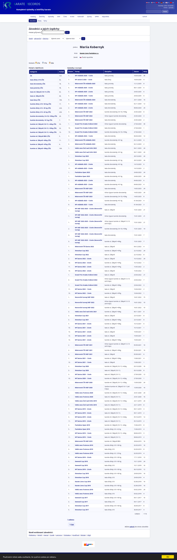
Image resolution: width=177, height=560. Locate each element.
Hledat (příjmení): (35, 32)
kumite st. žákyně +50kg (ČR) (40, 148)
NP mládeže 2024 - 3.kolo (84, 104)
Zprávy (89, 17)
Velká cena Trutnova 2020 (84, 393)
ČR (31, 76)
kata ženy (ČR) (35, 100)
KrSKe (72, 17)
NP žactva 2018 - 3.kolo (83, 457)
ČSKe (65, 17)
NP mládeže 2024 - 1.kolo (84, 136)
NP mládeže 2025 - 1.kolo (84, 96)
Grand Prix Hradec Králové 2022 (86, 275)
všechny (45, 38)
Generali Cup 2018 (81, 461)
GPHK (97, 17)
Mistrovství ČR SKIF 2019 (83, 441)
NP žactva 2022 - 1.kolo (83, 289)
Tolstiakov (67, 535)
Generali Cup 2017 (81, 498)
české (31, 38)
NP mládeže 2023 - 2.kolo (84, 180)
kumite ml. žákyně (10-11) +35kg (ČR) (43, 128)
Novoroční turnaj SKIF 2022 (84, 297)
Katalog (33, 17)
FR (154, 3)
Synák (52, 535)
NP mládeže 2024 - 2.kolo (84, 108)
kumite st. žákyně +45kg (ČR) (40, 140)
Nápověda (105, 17)
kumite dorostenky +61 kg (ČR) (41, 120)
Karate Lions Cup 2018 (83, 482)
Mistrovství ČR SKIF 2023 (83, 188)
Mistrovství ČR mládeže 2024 (85, 100)
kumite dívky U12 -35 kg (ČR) (40, 108)
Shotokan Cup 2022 (82, 251)
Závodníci (33, 21)
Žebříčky (42, 17)
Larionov (59, 535)
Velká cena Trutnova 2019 (84, 445)
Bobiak (83, 535)
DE (163, 3)
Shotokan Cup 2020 (82, 366)
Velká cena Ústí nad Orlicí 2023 (86, 148)
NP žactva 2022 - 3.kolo (83, 259)
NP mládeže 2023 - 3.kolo (84, 164)
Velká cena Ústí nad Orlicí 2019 (86, 401)
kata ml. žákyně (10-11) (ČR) (40, 92)
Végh (89, 535)
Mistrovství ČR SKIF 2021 (83, 345)
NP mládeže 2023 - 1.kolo (84, 201)
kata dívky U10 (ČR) (37, 80)
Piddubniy (32, 535)
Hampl (46, 535)
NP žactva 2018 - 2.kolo (83, 469)
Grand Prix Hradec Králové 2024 (86, 124)
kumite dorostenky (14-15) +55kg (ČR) (43, 116)
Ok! (167, 556)
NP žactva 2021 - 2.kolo (83, 332)
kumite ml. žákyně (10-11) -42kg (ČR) (43, 124)
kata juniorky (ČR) (36, 88)
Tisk (72, 524)
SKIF (58, 17)
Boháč (40, 535)
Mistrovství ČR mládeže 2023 (85, 140)
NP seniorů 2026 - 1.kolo (83, 80)
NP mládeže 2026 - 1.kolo (84, 76)
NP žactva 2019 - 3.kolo (83, 409)
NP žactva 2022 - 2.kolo (83, 267)
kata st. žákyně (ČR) (37, 96)
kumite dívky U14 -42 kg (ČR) (40, 112)
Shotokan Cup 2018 (82, 473)
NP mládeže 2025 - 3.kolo (84, 88)
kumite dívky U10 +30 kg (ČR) (40, 104)
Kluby (39, 21)
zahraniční (37, 38)
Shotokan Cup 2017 (82, 506)
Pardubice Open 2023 (82, 172)
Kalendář (80, 17)
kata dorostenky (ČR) (37, 84)
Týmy (45, 21)
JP (168, 3)
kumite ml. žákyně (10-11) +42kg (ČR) (43, 132)
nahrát (132, 527)
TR (158, 3)
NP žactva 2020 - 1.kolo (83, 374)
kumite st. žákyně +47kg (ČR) (40, 144)
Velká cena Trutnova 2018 (84, 489)
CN (173, 3)
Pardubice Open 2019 (82, 425)
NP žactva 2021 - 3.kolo (83, 324)
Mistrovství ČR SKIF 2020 (83, 382)
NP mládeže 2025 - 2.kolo (84, 92)
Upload (144, 16)
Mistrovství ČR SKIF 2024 (83, 112)
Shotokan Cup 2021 (82, 316)
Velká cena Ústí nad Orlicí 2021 (86, 312)
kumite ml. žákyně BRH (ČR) (40, 136)
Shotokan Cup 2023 (82, 156)
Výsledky (51, 17)
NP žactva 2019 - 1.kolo (83, 433)
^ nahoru (70, 520)
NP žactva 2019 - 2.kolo (83, 417)
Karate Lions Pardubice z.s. (89, 53)
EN (149, 3)
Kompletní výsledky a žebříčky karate (33, 9)
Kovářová (75, 535)
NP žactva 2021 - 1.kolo (83, 358)
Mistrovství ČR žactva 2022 (84, 247)
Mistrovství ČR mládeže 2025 (85, 84)
